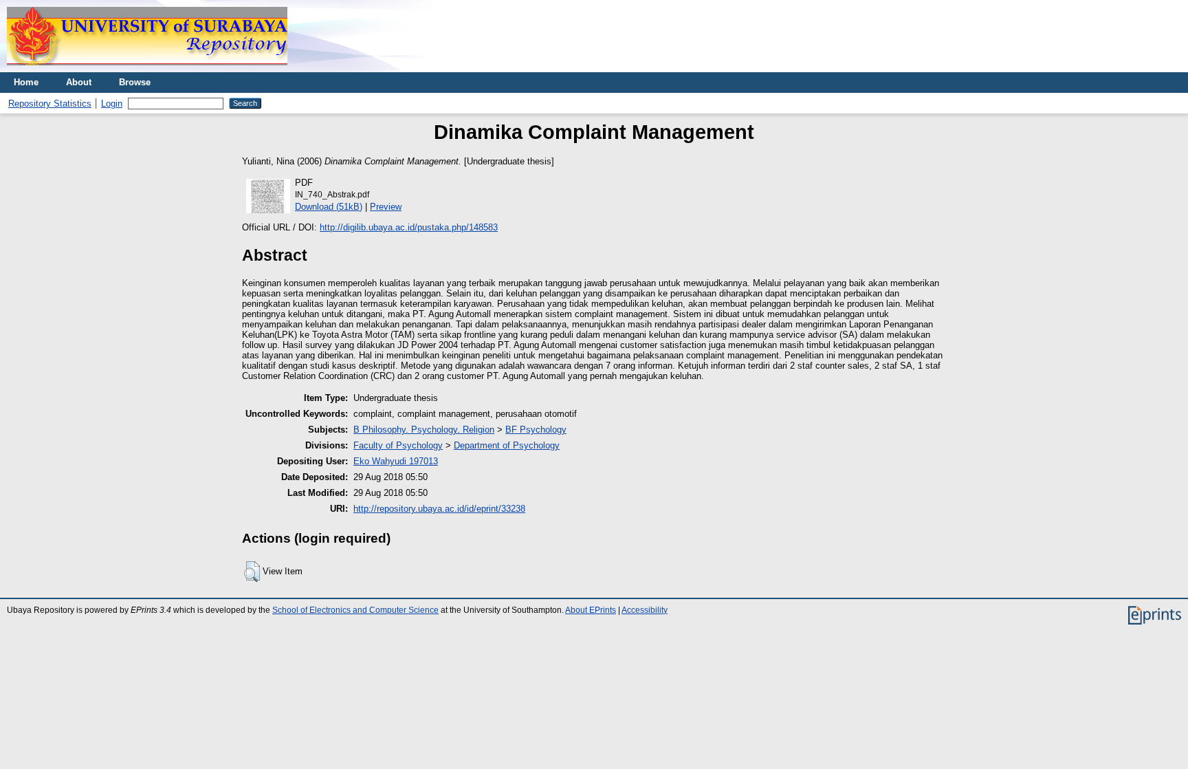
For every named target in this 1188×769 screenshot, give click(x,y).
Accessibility (645, 610)
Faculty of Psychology (398, 445)
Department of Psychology (507, 445)
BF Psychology (535, 429)
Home (26, 82)
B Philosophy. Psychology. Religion (423, 429)
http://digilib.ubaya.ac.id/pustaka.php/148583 (409, 227)
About (78, 82)
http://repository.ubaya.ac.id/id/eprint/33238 (439, 508)
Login (111, 103)
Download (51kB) (328, 207)
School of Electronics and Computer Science (355, 610)
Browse (135, 82)
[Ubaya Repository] (147, 69)
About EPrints (590, 610)
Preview (386, 207)
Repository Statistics (49, 103)
